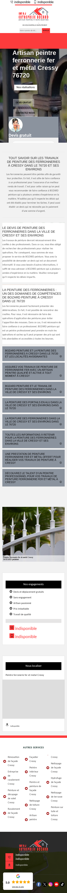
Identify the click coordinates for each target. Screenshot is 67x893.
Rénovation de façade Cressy (13, 761)
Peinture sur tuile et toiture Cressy (57, 813)
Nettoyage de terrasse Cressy (56, 797)
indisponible (21, 2)
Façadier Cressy (33, 759)
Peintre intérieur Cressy (33, 771)
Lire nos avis (18, 887)
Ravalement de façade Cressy (14, 813)
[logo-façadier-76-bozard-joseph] (33, 14)
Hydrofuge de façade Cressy (56, 782)
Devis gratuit (23, 102)
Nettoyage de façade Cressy (56, 767)
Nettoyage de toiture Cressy (34, 805)
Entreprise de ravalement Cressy (13, 778)
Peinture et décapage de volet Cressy (13, 796)
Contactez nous (25, 113)
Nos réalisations (26, 87)
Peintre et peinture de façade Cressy (35, 788)
